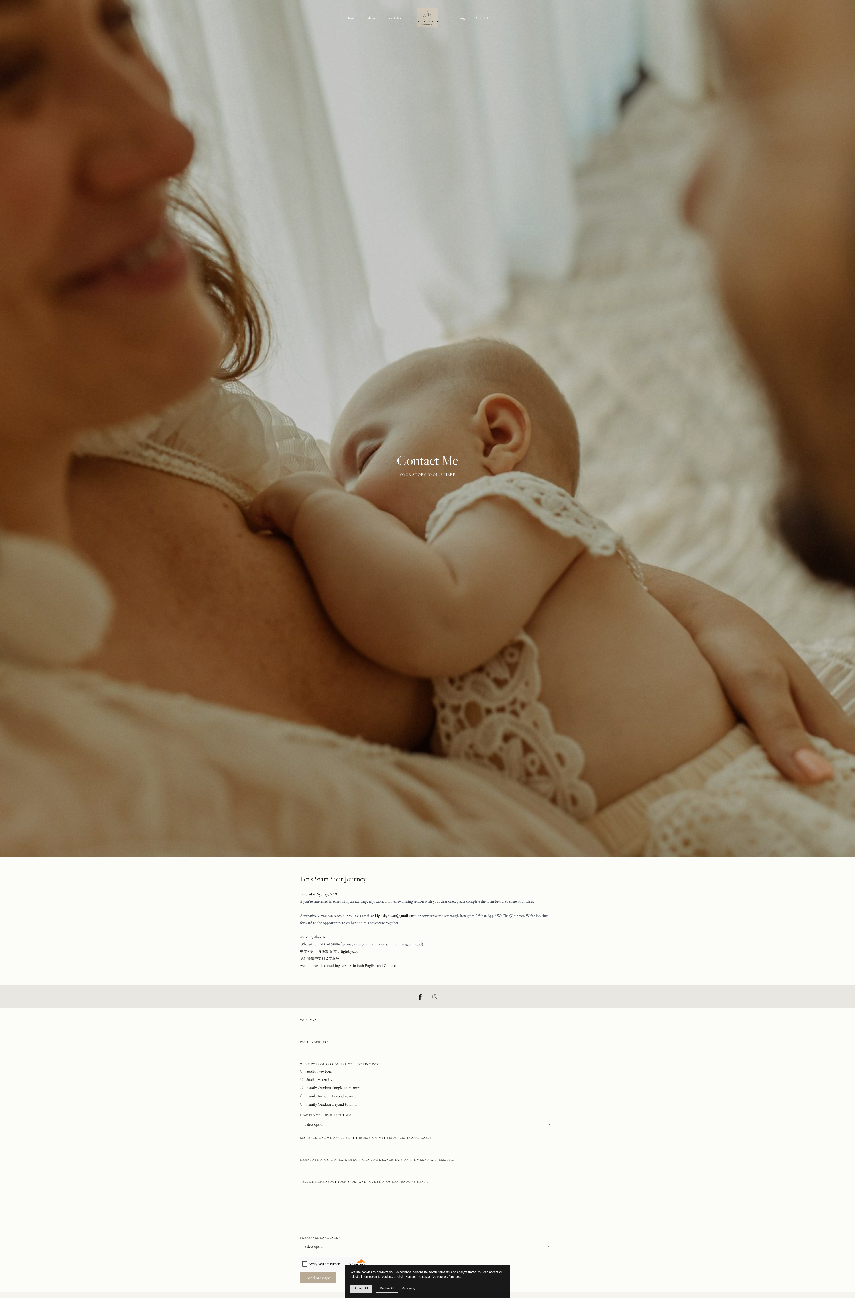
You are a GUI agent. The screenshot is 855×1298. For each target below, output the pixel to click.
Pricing (459, 18)
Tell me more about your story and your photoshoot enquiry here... (364, 1181)
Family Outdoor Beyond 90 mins (331, 1104)
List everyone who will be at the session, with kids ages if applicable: (367, 1137)
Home (351, 18)
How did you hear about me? (326, 1115)
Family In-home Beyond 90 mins (331, 1096)
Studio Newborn (319, 1071)
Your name (311, 1020)
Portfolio (394, 18)
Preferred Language (320, 1237)
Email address (314, 1042)
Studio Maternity (319, 1079)
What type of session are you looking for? (340, 1064)
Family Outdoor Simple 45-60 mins (333, 1087)
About (371, 18)
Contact (482, 18)
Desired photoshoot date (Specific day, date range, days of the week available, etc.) (378, 1159)
